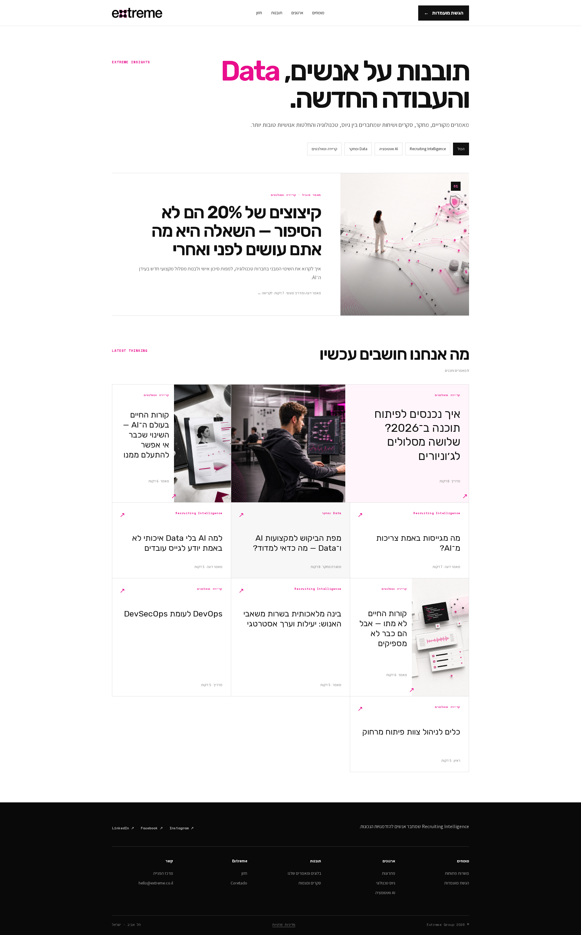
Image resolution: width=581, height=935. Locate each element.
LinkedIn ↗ (123, 828)
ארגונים (297, 12)
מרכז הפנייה (163, 873)
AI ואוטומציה (388, 148)
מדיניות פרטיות (283, 924)
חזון (259, 12)
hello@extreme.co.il (156, 883)
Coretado (239, 883)
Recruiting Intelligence (428, 148)
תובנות (276, 12)
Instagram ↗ (181, 828)
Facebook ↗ (152, 828)
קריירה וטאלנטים (324, 148)
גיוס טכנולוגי (385, 883)
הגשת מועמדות (443, 13)
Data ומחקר (358, 148)
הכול (461, 148)
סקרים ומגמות (309, 883)
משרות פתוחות (457, 873)
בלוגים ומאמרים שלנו (304, 873)
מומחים (318, 12)
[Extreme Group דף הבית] (137, 13)
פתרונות (388, 873)
